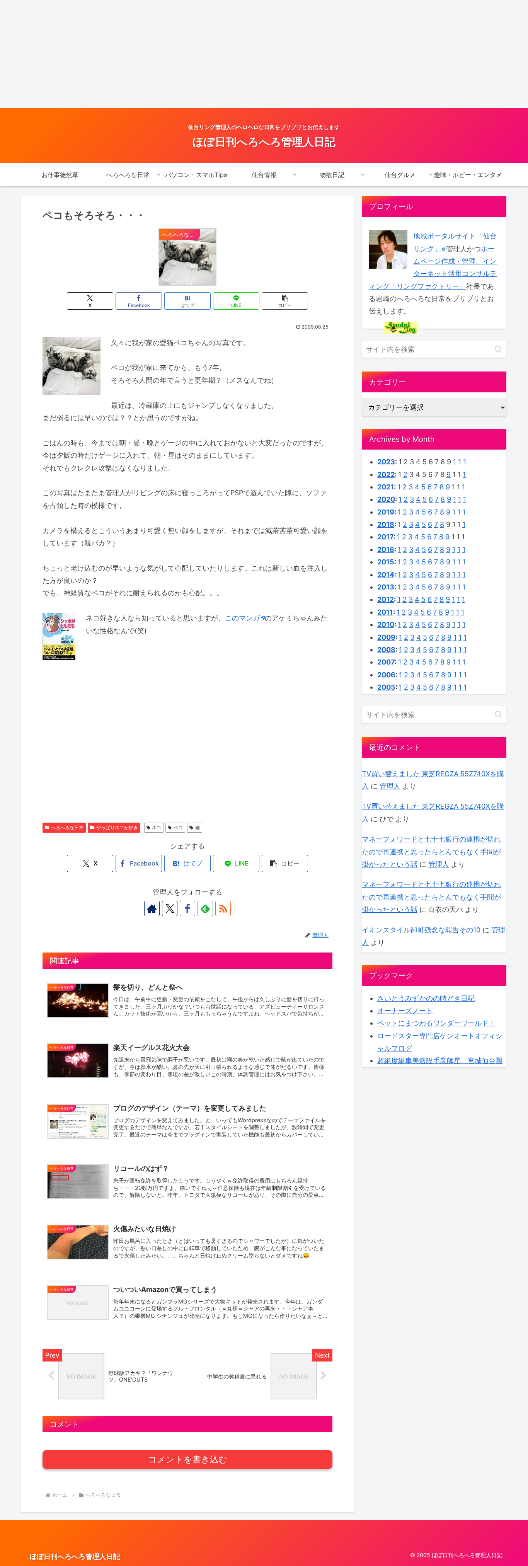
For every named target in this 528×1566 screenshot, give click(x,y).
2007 (386, 662)
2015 (385, 562)
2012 (385, 599)
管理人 (390, 786)
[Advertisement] (232, 54)
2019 (385, 512)
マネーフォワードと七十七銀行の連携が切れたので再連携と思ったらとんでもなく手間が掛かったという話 (431, 851)
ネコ (156, 827)
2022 (386, 474)
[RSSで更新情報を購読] (223, 908)
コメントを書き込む (187, 1459)
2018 (385, 524)
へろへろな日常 (67, 827)
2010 (385, 624)
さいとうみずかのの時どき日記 (426, 998)
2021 (385, 487)
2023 (386, 462)
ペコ (178, 827)
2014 (385, 575)
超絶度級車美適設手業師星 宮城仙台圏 (439, 1060)
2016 (385, 549)
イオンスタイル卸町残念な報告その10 (421, 930)
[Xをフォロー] (169, 908)
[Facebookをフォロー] (187, 908)
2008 (386, 650)
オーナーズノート (405, 1011)
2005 (386, 687)
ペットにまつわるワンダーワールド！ (436, 1023)
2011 (385, 612)
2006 (386, 675)
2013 (385, 587)
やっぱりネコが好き (117, 827)
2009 (386, 637)
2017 (385, 537)
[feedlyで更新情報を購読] (205, 908)
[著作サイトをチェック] (152, 908)
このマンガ (242, 618)
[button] (285, 301)
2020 (386, 499)
